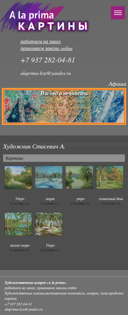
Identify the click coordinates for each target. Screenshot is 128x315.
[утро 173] (79, 176)
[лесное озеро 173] (18, 223)
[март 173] (48, 176)
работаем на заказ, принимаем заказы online (47, 45)
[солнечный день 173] (109, 176)
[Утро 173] (18, 176)
